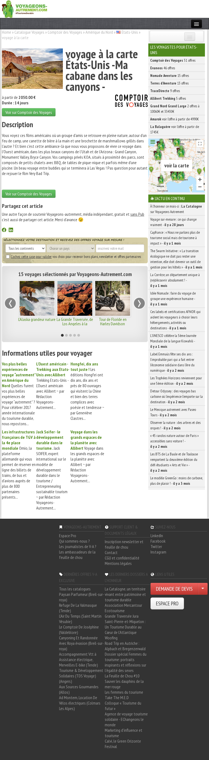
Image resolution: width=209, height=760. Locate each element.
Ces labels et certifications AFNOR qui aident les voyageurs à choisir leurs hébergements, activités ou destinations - (175, 319)
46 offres (162, 67)
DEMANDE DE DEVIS (174, 588)
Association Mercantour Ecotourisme (123, 607)
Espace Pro (67, 535)
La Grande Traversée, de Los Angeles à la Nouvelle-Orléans (75, 324)
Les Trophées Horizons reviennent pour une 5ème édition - (176, 381)
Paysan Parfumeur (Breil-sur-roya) (81, 597)
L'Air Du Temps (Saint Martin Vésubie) (80, 618)
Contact (111, 552)
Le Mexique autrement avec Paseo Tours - (173, 412)
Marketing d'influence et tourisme (123, 732)
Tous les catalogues (75, 589)
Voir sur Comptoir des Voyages (28, 112)
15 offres (169, 75)
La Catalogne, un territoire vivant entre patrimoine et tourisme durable (125, 594)
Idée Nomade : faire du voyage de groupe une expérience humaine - (173, 298)
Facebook (157, 541)
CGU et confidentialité (122, 558)
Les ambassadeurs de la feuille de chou (77, 554)
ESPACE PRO (167, 603)
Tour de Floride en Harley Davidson (113, 321)
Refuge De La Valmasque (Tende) (78, 607)
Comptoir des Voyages (65, 32)
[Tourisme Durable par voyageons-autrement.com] (24, 8)
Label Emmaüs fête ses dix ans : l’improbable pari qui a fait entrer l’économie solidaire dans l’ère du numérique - (172, 362)
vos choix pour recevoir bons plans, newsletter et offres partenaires (76, 256)
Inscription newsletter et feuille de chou (124, 544)
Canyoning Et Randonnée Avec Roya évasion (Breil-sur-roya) (81, 643)
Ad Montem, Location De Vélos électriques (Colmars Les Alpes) (79, 703)
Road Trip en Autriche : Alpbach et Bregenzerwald (125, 645)
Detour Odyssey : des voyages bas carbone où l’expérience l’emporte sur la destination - (176, 396)
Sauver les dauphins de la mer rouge (124, 683)
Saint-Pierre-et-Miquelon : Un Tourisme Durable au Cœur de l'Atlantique (125, 627)
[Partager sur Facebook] (4, 230)
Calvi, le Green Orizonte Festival (123, 743)
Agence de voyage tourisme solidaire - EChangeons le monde (126, 719)
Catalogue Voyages (29, 32)
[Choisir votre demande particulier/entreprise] (203, 589)
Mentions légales (118, 563)
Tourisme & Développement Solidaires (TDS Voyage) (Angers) (81, 676)
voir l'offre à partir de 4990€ (174, 119)
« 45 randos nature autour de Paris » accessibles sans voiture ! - (174, 441)
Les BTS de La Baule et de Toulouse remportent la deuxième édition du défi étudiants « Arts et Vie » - (174, 462)
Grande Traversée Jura (122, 616)
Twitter (156, 546)
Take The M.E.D (117, 697)
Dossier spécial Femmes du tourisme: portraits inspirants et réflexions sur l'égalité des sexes (125, 662)
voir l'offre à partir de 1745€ (174, 129)
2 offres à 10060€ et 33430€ (174, 109)
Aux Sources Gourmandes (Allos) (79, 689)
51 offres (172, 60)
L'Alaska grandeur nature (37, 319)
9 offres (165, 90)
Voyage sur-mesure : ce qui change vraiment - (173, 222)
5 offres (168, 98)
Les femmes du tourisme (124, 692)
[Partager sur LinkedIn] (11, 230)
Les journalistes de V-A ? (77, 546)
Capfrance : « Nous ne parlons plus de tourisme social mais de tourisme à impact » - (175, 238)
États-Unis (130, 32)
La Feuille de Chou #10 (122, 675)
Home (6, 32)
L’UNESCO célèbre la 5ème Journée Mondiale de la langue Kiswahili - (173, 341)
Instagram (158, 552)
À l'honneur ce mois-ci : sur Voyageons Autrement (176, 209)
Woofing (111, 637)
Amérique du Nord (99, 32)
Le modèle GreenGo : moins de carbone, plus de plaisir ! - (176, 481)
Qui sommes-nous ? (74, 541)
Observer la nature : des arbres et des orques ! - (175, 425)
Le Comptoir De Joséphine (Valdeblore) (79, 629)
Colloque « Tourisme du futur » (123, 705)
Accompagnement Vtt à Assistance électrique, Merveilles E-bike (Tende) (78, 659)
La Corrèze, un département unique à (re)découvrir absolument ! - (175, 280)
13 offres (169, 83)
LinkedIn (156, 535)
